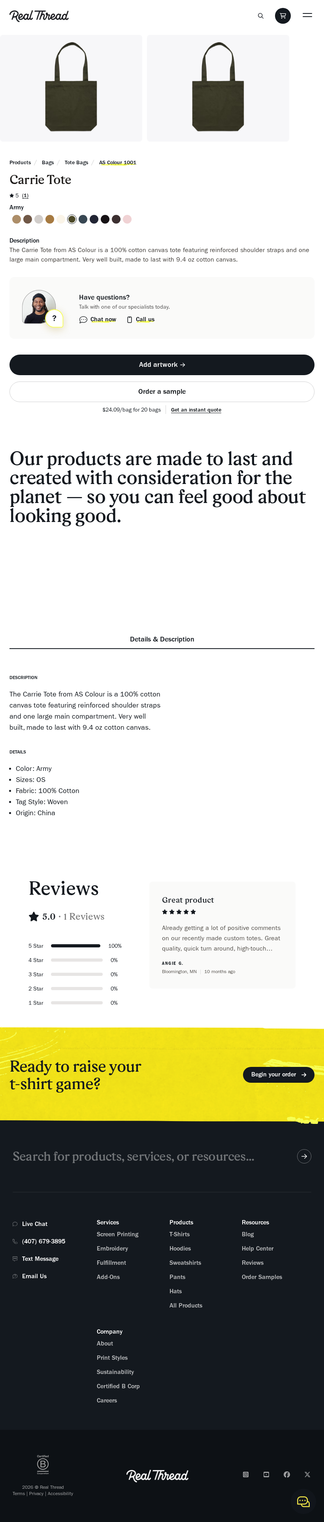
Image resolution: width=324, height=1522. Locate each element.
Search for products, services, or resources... (133, 1156)
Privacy (36, 1493)
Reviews (253, 1263)
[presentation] (162, 365)
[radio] (16, 219)
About (105, 1343)
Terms (19, 1493)
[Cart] (283, 16)
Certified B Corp (118, 1386)
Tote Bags (76, 162)
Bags (48, 162)
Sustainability (115, 1372)
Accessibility (60, 1493)
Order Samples (262, 1277)
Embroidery (112, 1248)
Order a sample (162, 391)
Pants (177, 1277)
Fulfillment (111, 1263)
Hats (176, 1291)
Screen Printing (117, 1234)
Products (20, 162)
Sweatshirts (185, 1263)
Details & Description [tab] (162, 639)
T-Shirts (180, 1234)
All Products (186, 1305)
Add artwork (158, 364)
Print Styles (112, 1358)
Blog (248, 1234)
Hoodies (180, 1248)
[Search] (261, 16)
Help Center (257, 1248)
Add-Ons (108, 1277)
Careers (107, 1400)
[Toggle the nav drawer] (307, 15)
